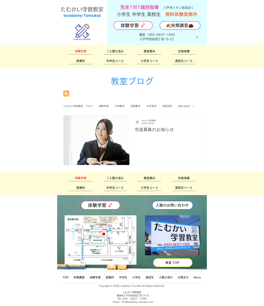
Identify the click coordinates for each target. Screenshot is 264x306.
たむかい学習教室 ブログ (78, 106)
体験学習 (104, 106)
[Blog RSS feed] (66, 94)
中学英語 (151, 106)
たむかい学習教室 (82, 9)
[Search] (197, 37)
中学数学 (120, 106)
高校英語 (167, 106)
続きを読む (184, 106)
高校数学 (135, 106)
